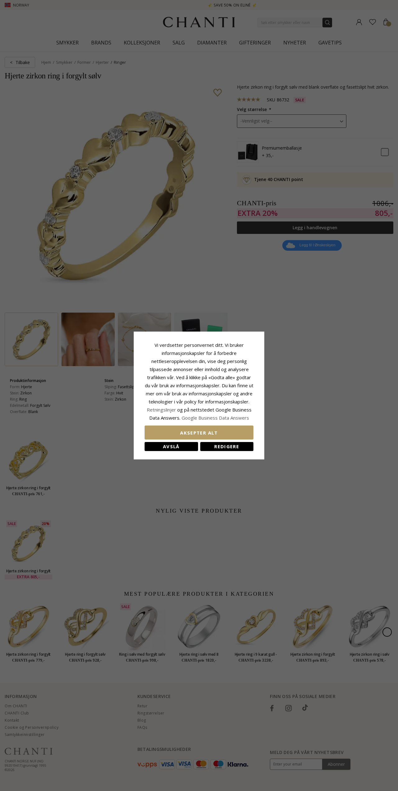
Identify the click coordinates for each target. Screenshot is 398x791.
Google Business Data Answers (215, 418)
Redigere (226, 446)
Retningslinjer (162, 410)
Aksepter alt (199, 433)
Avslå (171, 446)
